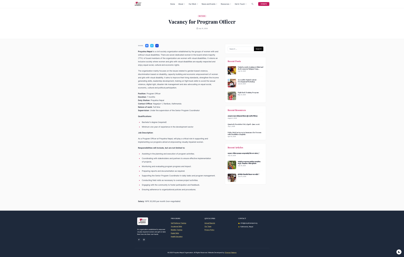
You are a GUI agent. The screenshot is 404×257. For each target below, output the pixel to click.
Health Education (177, 236)
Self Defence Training (178, 223)
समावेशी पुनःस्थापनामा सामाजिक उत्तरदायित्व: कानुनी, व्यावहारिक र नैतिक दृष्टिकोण (249, 163)
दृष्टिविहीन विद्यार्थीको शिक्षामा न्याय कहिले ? (248, 174)
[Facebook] (139, 239)
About (181, 4)
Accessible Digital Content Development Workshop (247, 81)
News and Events (209, 4)
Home (172, 4)
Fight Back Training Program (248, 93)
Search (259, 49)
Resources (226, 4)
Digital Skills (175, 233)
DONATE (264, 4)
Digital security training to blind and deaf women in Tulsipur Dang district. (250, 69)
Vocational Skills (176, 226)
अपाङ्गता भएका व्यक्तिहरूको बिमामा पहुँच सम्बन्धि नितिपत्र (243, 116)
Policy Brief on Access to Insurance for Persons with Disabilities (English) (244, 133)
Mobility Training (176, 230)
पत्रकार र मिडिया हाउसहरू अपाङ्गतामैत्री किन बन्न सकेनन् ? (243, 153)
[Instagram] (144, 239)
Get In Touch (241, 4)
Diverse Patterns (231, 252)
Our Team (208, 226)
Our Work (193, 4)
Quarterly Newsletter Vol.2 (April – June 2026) (244, 124)
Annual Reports (210, 223)
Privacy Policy (209, 230)
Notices (202, 16)
